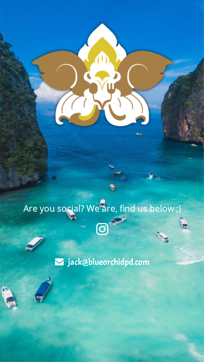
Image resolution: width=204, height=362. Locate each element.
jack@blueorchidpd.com (109, 262)
